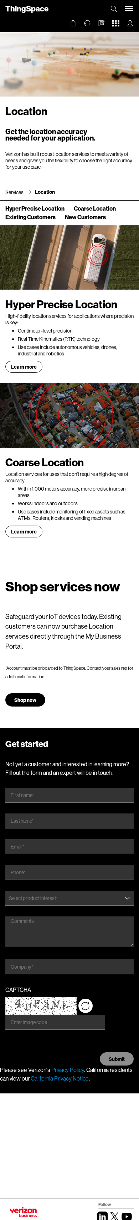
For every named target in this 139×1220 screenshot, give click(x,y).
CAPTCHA (18, 989)
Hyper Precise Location (35, 208)
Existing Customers (30, 216)
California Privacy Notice (60, 1078)
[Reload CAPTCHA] (85, 1006)
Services (14, 192)
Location (45, 192)
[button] (101, 23)
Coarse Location (95, 208)
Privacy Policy (67, 1069)
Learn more (24, 367)
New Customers (85, 216)
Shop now (25, 700)
